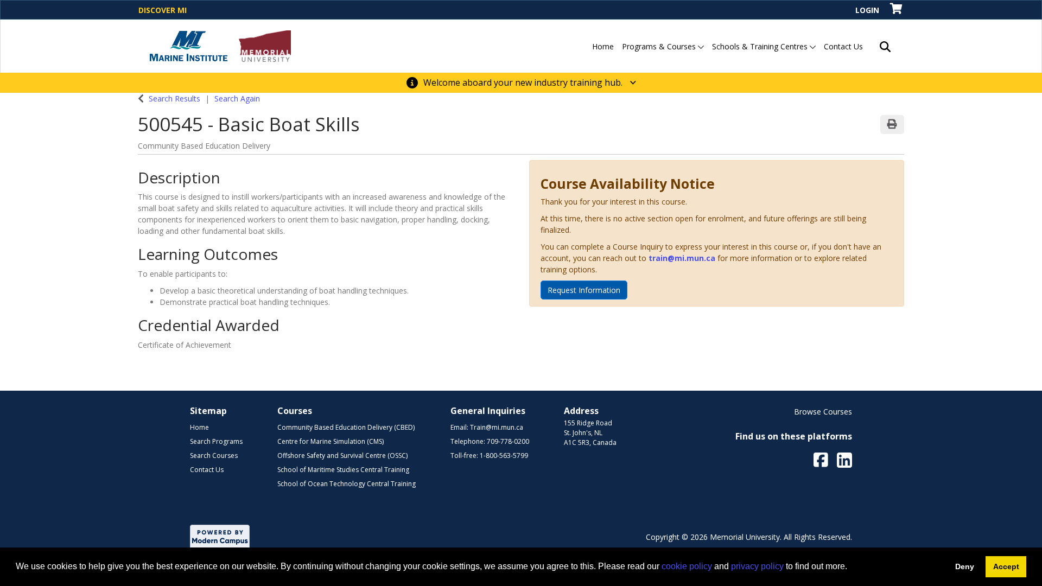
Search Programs (216, 441)
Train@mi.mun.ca (496, 427)
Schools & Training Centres (761, 46)
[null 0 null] (897, 9)
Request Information (584, 290)
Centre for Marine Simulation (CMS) (330, 441)
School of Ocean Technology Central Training (346, 483)
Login (867, 10)
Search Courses (214, 455)
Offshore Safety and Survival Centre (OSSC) (342, 455)
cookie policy (687, 566)
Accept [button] (1006, 566)
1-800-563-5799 (504, 455)
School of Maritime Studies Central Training (343, 469)
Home (603, 46)
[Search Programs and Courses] (885, 46)
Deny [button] (964, 566)
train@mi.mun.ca (682, 258)
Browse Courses (823, 411)
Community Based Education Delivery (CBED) (346, 427)
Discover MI (162, 10)
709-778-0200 (508, 441)
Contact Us (843, 46)
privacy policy (757, 566)
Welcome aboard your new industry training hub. (524, 82)
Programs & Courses (660, 46)
